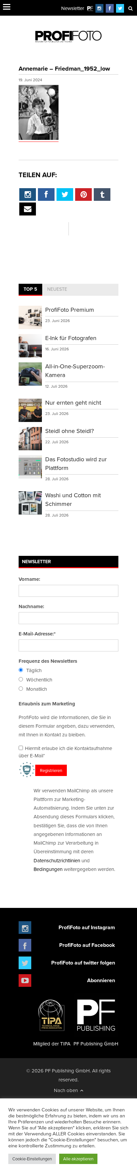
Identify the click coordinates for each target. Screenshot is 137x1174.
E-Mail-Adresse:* (37, 633)
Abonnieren (101, 980)
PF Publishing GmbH (95, 1043)
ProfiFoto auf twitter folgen (83, 963)
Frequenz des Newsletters (48, 661)
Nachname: (31, 606)
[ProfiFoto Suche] (130, 8)
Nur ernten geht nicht (73, 402)
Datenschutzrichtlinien (57, 860)
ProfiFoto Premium (69, 309)
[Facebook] (110, 8)
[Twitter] (120, 8)
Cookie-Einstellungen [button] (32, 1159)
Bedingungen (48, 869)
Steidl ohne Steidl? (69, 431)
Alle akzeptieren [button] (78, 1159)
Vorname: (29, 579)
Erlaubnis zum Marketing (47, 703)
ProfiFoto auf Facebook (87, 945)
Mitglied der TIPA (51, 1043)
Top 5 (30, 289)
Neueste (57, 289)
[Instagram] (99, 8)
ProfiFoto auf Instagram (87, 927)
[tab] (30, 290)
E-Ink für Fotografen (70, 338)
